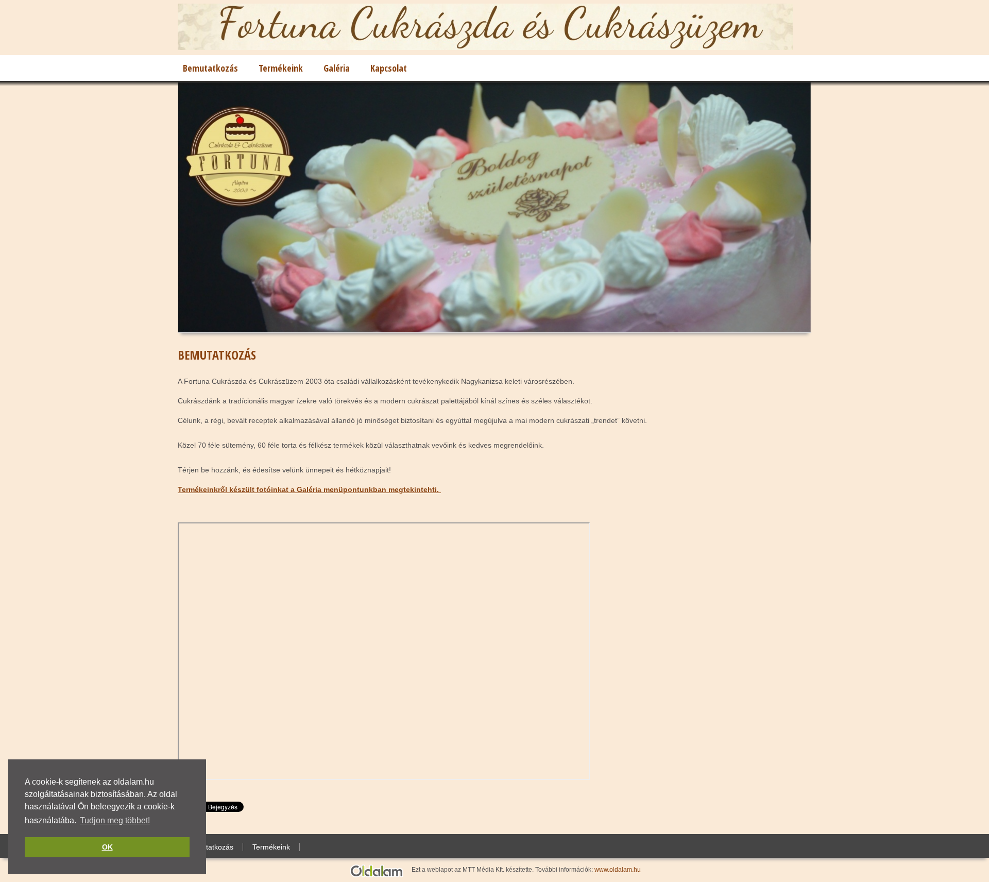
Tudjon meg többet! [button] (115, 820)
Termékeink (281, 68)
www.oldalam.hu (617, 869)
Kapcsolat (388, 68)
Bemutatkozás (210, 68)
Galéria (336, 68)
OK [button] (107, 847)
